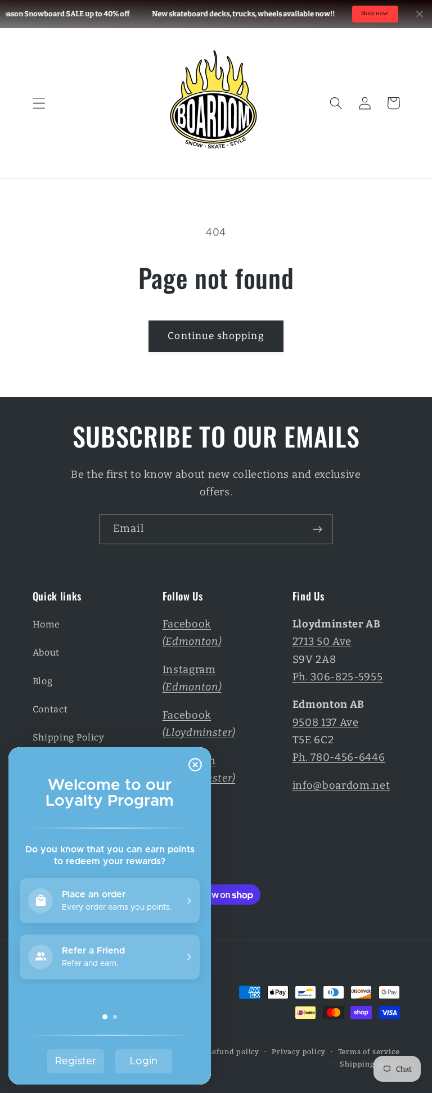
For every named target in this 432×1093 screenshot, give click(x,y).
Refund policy (233, 1051)
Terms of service (369, 1051)
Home (46, 624)
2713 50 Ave (322, 641)
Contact (50, 709)
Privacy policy (298, 1051)
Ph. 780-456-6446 (338, 757)
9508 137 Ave (325, 722)
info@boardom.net (341, 785)
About (46, 652)
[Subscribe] (317, 529)
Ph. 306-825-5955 (337, 677)
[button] (39, 103)
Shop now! (375, 13)
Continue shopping (216, 336)
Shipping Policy (69, 737)
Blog (43, 681)
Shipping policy (369, 1064)
